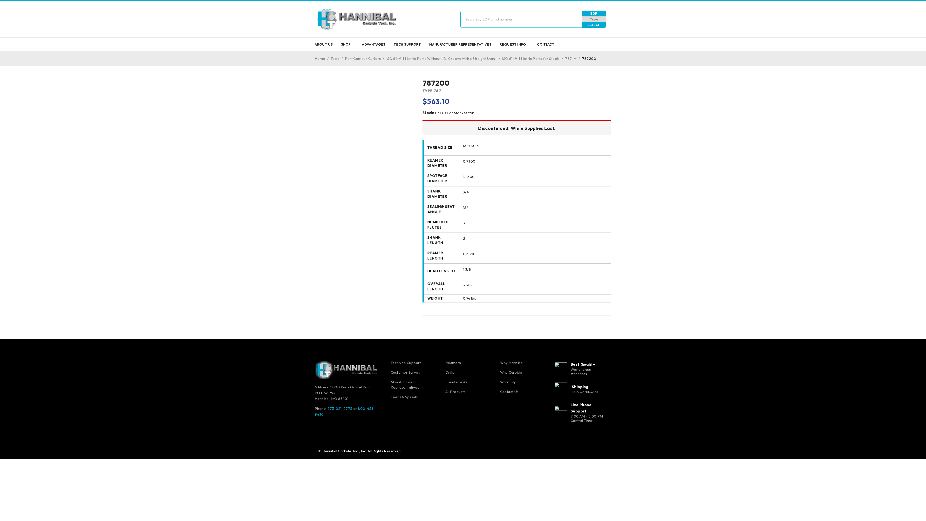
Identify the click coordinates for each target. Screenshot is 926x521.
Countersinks (456, 382)
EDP (593, 13)
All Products (455, 391)
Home (320, 58)
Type (594, 19)
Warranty (508, 382)
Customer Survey (405, 372)
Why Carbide (511, 372)
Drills (449, 372)
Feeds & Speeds (404, 397)
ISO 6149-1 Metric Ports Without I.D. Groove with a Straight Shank (441, 58)
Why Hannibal (512, 362)
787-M (571, 58)
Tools (335, 58)
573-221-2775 (340, 408)
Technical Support (406, 362)
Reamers (453, 362)
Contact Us (509, 391)
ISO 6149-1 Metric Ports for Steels (531, 58)
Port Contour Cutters (363, 58)
